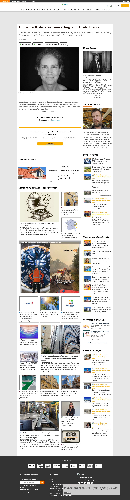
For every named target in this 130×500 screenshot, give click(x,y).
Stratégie (63, 44)
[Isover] (56, 463)
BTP (22, 10)
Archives (22, 485)
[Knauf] (90, 463)
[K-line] (31, 463)
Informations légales (56, 488)
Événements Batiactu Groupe (59, 486)
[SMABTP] (40, 463)
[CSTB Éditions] (82, 463)
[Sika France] (65, 463)
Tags (27, 490)
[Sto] (98, 463)
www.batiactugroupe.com (85, 477)
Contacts (52, 477)
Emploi (24, 1)
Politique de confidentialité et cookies (61, 493)
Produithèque (15, 1)
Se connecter (56, 120)
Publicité (52, 479)
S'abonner (125, 5)
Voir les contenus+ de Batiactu (29, 487)
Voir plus (97, 95)
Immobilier (57, 10)
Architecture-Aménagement (38, 10)
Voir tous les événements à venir (97, 343)
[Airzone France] (73, 463)
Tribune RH (87, 10)
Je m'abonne (50, 144)
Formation (32, 1)
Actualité (5, 1)
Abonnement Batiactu (56, 482)
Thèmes (22, 490)
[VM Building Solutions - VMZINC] (48, 463)
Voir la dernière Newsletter (28, 483)
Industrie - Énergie (51, 44)
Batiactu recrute (54, 484)
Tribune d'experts (102, 10)
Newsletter (126, 1)
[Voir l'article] (78, 240)
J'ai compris (68, 492)
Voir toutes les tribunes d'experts (97, 148)
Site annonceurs (55, 491)
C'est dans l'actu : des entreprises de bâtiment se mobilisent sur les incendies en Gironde (40, 239)
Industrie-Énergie (72, 10)
